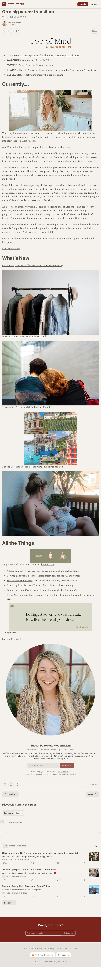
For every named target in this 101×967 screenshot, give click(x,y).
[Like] (4, 31)
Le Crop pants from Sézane (21, 576)
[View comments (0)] (11, 31)
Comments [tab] (8, 813)
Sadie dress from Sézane (19, 580)
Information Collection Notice (49, 774)
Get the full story (11, 248)
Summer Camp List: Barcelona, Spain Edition (26, 886)
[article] (50, 858)
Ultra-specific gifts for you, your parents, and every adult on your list (40, 853)
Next (90, 794)
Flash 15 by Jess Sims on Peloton (35, 65)
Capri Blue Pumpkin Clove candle (24, 595)
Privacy (51, 948)
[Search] (96, 845)
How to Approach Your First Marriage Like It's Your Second (51, 70)
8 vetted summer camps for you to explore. (21, 889)
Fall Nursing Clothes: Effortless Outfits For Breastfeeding (32, 265)
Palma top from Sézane (19, 585)
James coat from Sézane (19, 590)
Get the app (63, 955)
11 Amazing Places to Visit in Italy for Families (27, 407)
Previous (12, 794)
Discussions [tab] (22, 846)
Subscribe (83, 4)
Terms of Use (63, 771)
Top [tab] (5, 846)
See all (7, 902)
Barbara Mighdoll (16, 22)
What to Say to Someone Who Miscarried (24, 336)
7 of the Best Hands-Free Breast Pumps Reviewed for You (32, 467)
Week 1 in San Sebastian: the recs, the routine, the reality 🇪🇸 (29, 873)
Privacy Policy (70, 774)
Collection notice (70, 948)
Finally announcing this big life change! (44, 75)
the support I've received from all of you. (48, 147)
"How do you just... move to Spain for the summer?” (30, 869)
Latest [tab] (12, 846)
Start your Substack (44, 955)
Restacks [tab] (19, 813)
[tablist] (13, 813)
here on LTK (47, 564)
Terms (58, 948)
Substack (37, 961)
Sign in (93, 4)
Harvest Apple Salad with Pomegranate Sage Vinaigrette (49, 55)
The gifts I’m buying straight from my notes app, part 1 (27, 856)
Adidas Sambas (15, 571)
